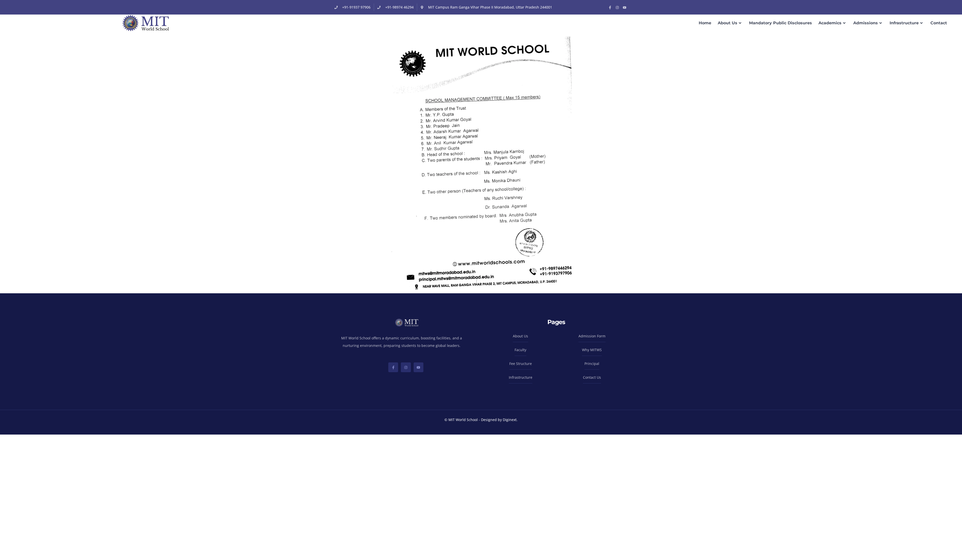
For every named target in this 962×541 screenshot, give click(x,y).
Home (705, 23)
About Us (727, 23)
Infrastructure (904, 23)
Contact (938, 23)
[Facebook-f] (610, 7)
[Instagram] (617, 7)
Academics (829, 23)
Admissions (865, 23)
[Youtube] (624, 7)
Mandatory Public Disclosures (780, 23)
